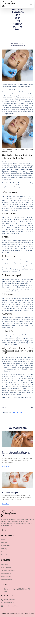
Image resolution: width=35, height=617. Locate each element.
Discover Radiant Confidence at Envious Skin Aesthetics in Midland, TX (17, 454)
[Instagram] (5, 530)
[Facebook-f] (2, 530)
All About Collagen (10, 493)
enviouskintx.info (15, 390)
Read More (5, 466)
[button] (31, 4)
